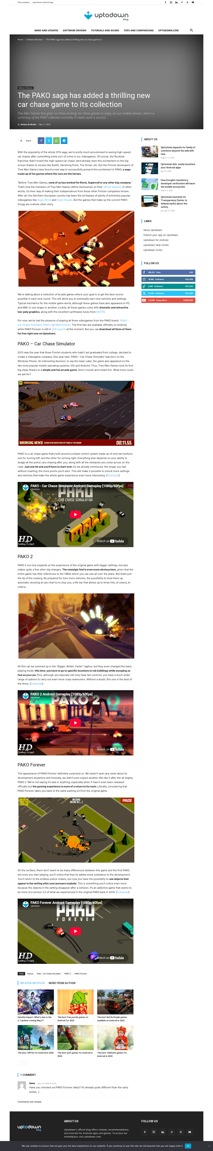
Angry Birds (44, 199)
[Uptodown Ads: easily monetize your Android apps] (149, 168)
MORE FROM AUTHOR (62, 983)
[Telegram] (64, 140)
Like (191, 272)
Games (30, 973)
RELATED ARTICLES (32, 983)
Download (113, 475)
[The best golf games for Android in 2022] (75, 1037)
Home (20, 39)
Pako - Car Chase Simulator (49, 973)
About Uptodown (152, 230)
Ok (188, 1146)
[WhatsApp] (56, 140)
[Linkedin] (176, 2)
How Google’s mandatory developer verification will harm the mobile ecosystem (178, 183)
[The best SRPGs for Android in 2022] (36, 1037)
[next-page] (25, 1063)
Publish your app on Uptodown (160, 235)
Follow (189, 279)
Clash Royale (64, 199)
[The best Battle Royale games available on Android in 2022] (115, 1001)
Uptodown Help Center (156, 245)
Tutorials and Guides (105, 30)
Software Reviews (74, 30)
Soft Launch (59, 329)
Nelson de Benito (28, 124)
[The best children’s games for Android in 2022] (115, 1037)
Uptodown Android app (43, 2)
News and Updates (46, 30)
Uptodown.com (168, 30)
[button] (191, 30)
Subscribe (188, 300)
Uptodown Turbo (152, 250)
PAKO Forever (62, 324)
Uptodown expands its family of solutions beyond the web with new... (178, 150)
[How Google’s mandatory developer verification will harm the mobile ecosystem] (149, 184)
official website (112, 186)
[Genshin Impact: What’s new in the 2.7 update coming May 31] (36, 1001)
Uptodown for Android (155, 240)
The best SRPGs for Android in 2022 (36, 1053)
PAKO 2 (47, 324)
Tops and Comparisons (139, 30)
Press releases (23, 2)
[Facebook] (165, 2)
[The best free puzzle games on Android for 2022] (75, 1001)
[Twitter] (187, 2)
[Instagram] (170, 2)
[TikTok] (181, 2)
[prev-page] (20, 1063)
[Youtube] (192, 2)
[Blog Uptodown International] (106, 15)
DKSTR (100, 311)
